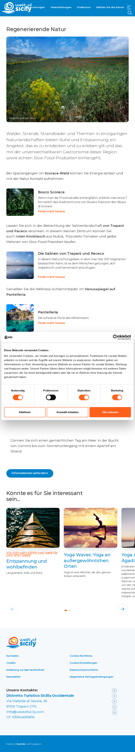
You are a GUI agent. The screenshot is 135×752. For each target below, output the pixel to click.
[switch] (51, 397)
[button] (129, 7)
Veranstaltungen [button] (61, 7)
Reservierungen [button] (35, 7)
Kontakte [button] (12, 655)
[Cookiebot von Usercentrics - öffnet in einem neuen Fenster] (115, 337)
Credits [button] (11, 662)
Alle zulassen (110, 411)
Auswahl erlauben (67, 411)
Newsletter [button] (13, 676)
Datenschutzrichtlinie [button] (84, 669)
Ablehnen (25, 411)
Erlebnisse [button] (83, 7)
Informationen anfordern (30, 473)
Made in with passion (23, 744)
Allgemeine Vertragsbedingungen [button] (92, 676)
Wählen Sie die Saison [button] (110, 7)
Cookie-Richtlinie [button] (81, 655)
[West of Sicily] (17, 8)
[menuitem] (34, 7)
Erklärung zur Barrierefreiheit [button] (25, 669)
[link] (67, 202)
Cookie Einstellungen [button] (83, 662)
